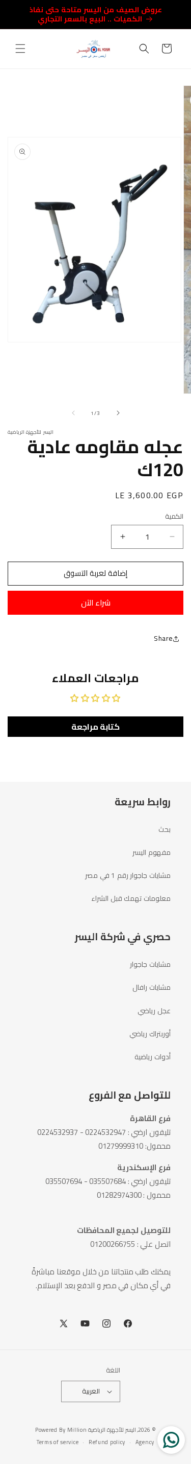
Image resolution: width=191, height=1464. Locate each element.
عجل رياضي (154, 1010)
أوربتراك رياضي (150, 1033)
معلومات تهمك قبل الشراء (131, 898)
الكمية (174, 517)
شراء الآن (96, 602)
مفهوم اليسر (151, 852)
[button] (20, 48)
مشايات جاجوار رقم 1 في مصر (128, 875)
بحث (164, 829)
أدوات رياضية (152, 1056)
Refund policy (107, 1442)
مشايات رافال (151, 987)
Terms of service (57, 1442)
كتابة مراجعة (95, 726)
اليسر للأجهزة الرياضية (111, 1430)
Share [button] (163, 638)
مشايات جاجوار (150, 964)
